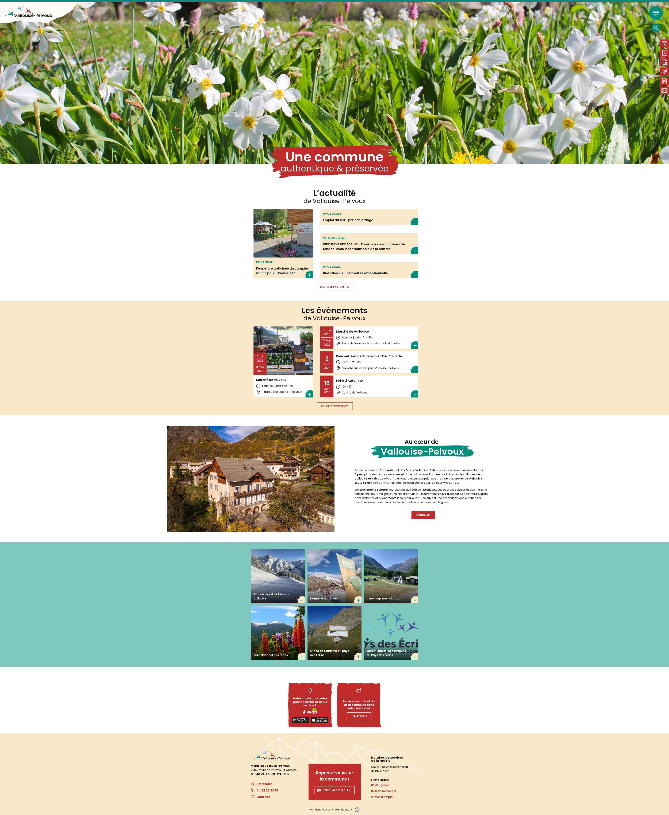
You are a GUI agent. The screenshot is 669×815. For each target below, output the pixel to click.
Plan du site (342, 809)
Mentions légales (320, 809)
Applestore (319, 720)
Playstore (300, 720)
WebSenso (356, 809)
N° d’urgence (380, 785)
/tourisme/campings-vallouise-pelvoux (391, 576)
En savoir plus (283, 243)
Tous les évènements (334, 406)
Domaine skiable (664, 71)
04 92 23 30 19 (267, 790)
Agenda (664, 43)
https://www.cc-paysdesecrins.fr (391, 633)
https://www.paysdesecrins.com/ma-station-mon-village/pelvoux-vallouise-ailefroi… (334, 633)
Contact (664, 90)
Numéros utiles (664, 53)
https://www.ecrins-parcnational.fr (278, 633)
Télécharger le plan (336, 790)
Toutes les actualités (334, 287)
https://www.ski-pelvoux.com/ (278, 576)
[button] (250, 479)
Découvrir (423, 515)
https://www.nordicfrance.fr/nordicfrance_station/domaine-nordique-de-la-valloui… (334, 576)
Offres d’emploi (382, 797)
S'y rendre (264, 784)
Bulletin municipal (383, 791)
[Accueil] (27, 11)
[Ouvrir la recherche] (656, 28)
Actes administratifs (664, 62)
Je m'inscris (359, 716)
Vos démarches (664, 81)
